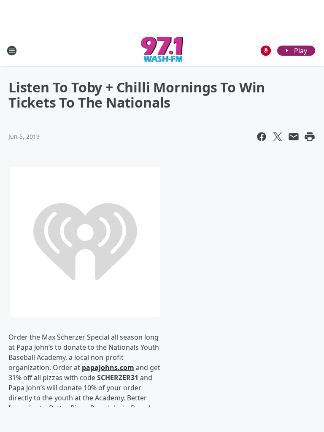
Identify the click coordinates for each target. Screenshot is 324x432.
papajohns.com (108, 367)
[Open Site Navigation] (12, 51)
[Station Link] (162, 50)
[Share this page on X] (278, 137)
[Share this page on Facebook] (261, 137)
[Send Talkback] (266, 51)
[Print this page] (310, 137)
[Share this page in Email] (294, 137)
